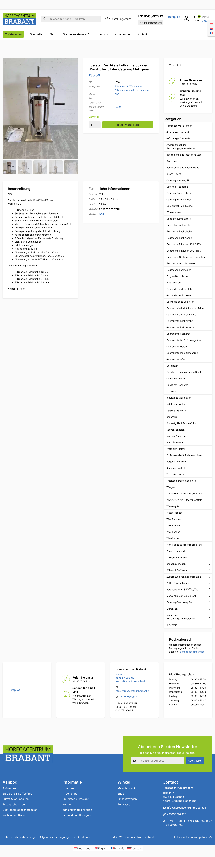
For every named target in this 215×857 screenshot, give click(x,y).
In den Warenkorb (128, 124)
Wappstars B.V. (203, 837)
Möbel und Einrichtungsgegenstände (180, 617)
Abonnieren (195, 760)
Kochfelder (172, 416)
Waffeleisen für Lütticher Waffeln (184, 499)
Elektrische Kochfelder (178, 269)
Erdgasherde (173, 282)
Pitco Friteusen (174, 442)
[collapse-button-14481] (209, 617)
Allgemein (171, 624)
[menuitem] (211, 24)
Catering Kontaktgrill (177, 180)
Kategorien (14, 34)
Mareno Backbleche (177, 436)
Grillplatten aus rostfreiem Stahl (183, 372)
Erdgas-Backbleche (177, 276)
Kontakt (142, 34)
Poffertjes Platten (175, 448)
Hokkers (171, 391)
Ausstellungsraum (119, 19)
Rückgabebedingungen (191, 651)
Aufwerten (9, 788)
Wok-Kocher (173, 531)
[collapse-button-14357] (209, 608)
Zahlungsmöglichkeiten (77, 809)
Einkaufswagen (127, 799)
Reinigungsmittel (175, 468)
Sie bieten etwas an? (76, 34)
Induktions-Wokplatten (178, 397)
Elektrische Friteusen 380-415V (183, 250)
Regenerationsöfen (176, 461)
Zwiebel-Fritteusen (176, 557)
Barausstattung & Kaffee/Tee (182, 589)
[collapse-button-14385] (209, 583)
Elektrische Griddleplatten (180, 263)
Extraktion (172, 608)
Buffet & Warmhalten (177, 583)
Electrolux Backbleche (178, 225)
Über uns (102, 34)
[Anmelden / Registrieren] (186, 19)
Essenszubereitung (14, 804)
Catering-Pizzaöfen (177, 186)
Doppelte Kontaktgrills (178, 218)
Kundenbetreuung (151, 22)
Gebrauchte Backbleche (179, 320)
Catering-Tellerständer (178, 199)
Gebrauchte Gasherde (178, 333)
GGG (116, 94)
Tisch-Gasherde (175, 474)
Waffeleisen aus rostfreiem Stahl (184, 493)
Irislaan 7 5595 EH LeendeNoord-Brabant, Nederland (130, 678)
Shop (53, 34)
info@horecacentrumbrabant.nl (132, 690)
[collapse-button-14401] (209, 602)
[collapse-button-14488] (209, 596)
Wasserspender (174, 512)
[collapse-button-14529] (209, 577)
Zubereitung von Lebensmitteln (131, 89)
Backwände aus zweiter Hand (182, 167)
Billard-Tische (173, 173)
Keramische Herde (176, 410)
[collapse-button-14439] (209, 564)
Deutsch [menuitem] (136, 848)
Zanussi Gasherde (176, 551)
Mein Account (126, 788)
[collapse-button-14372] (209, 589)
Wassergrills (172, 506)
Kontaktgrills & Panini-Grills (181, 423)
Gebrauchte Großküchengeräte (183, 340)
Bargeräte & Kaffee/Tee (17, 793)
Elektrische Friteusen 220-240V (183, 244)
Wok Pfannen (173, 519)
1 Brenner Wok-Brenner (179, 125)
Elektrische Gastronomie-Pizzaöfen (185, 257)
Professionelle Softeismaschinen (184, 455)
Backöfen (171, 161)
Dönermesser (173, 212)
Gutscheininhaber (176, 378)
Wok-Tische (172, 538)
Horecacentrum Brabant (138, 837)
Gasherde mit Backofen (179, 295)
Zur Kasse (124, 804)
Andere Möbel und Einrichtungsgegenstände (180, 146)
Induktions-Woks (175, 404)
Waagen (170, 487)
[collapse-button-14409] (209, 570)
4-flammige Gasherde (178, 132)
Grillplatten (172, 365)
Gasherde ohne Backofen (180, 301)
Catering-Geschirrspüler (179, 602)
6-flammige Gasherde (178, 138)
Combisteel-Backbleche (179, 205)
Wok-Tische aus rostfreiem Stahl (184, 544)
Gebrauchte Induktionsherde (182, 352)
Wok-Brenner (173, 525)
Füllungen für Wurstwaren (128, 86)
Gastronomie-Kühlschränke (181, 314)
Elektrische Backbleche (179, 231)
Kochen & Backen (176, 563)
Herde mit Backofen (177, 384)
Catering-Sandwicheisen (179, 193)
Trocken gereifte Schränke (181, 480)
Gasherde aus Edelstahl (179, 289)
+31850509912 (150, 16)
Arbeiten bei (122, 34)
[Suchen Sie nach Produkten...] (44, 19)
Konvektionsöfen (175, 429)
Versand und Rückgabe (77, 815)
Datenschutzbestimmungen (20, 837)
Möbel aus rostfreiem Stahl (181, 595)
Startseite (36, 34)
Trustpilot (174, 17)
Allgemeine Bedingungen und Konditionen (66, 837)
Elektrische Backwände (179, 237)
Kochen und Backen (15, 815)
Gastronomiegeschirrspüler (20, 809)
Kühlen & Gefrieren (176, 570)
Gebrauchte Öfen (175, 359)
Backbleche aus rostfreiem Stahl (184, 154)
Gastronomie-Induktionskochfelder (185, 308)
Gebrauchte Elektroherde (180, 327)
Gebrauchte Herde (176, 346)
